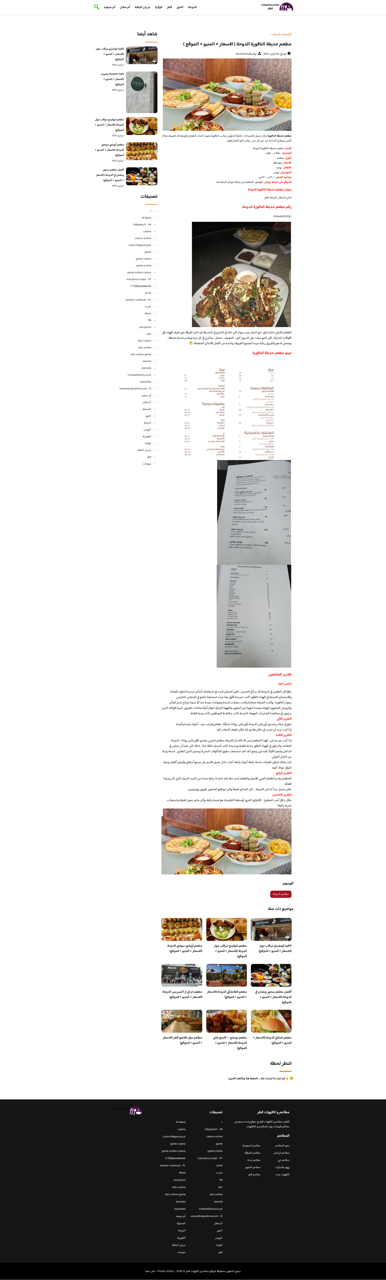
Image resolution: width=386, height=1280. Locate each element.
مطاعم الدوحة (281, 894)
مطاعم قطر (254, 1174)
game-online (143, 265)
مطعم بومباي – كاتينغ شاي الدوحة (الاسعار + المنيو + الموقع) (230, 1043)
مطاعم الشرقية (253, 1153)
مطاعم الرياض (281, 1153)
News (148, 313)
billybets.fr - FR (142, 224)
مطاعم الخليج (253, 1167)
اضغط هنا (221, 182)
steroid (147, 361)
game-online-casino (139, 272)
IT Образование (141, 286)
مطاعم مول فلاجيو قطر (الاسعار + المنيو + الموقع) (182, 1040)
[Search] (96, 7)
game (148, 252)
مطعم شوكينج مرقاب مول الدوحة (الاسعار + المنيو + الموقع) (230, 951)
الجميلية (147, 409)
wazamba (145, 382)
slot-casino (144, 341)
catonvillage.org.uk (139, 245)
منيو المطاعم (282, 1145)
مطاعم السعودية (251, 1145)
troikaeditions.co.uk (139, 375)
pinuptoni (145, 327)
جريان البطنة (142, 7)
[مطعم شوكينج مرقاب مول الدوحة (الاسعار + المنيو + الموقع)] (142, 126)
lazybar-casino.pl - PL (138, 300)
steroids (146, 368)
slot (149, 334)
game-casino (143, 259)
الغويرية (147, 436)
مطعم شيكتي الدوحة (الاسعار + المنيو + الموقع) (272, 1040)
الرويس (147, 429)
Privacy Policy (166, 1271)
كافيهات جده (283, 1174)
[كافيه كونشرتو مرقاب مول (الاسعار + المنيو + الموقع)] (142, 55)
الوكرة (158, 7)
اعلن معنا (150, 1271)
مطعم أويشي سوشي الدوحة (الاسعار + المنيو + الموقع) (184, 948)
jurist (148, 293)
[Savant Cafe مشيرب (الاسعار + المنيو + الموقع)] (142, 92)
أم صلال (125, 7)
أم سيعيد (109, 7)
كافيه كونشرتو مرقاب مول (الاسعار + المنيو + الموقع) (275, 948)
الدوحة (192, 7)
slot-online (144, 347)
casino (147, 231)
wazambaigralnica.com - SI (135, 388)
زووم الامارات (282, 1167)
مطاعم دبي (284, 1160)
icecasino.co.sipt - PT (138, 279)
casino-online (143, 238)
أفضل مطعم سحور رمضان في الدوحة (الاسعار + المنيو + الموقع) (273, 997)
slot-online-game (141, 354)
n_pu (148, 306)
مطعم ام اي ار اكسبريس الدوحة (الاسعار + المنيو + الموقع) (182, 994)
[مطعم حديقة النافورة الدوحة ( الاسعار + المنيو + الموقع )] (226, 94)
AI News (146, 218)
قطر (169, 7)
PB (149, 320)
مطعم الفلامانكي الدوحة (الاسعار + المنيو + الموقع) (227, 994)
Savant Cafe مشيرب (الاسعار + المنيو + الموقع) (112, 79)
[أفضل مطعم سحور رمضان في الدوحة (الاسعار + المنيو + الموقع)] (142, 176)
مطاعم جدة (254, 1160)
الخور (180, 7)
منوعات (147, 463)
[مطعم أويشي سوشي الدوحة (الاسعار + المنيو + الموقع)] (142, 151)
